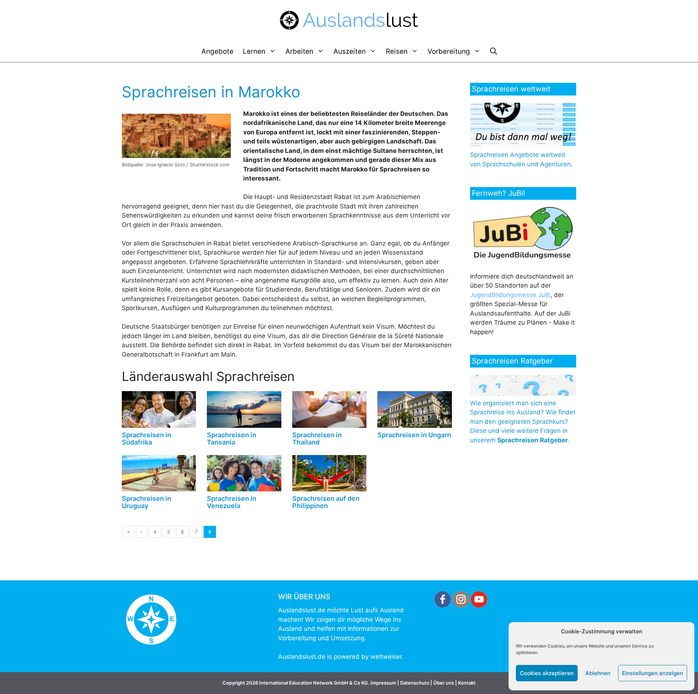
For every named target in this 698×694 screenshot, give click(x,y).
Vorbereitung (449, 51)
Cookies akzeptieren (547, 673)
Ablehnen (597, 673)
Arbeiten (299, 51)
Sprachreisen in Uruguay (146, 502)
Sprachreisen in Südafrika (146, 438)
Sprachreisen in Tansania (231, 438)
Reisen (397, 51)
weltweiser (386, 656)
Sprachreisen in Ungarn (414, 435)
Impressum (383, 683)
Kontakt (467, 683)
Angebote (217, 51)
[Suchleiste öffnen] (493, 51)
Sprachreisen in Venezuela (231, 502)
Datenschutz (414, 683)
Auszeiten (349, 51)
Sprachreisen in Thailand (317, 438)
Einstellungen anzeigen (652, 673)
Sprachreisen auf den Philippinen (326, 502)
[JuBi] (523, 257)
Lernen (254, 51)
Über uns (443, 683)
